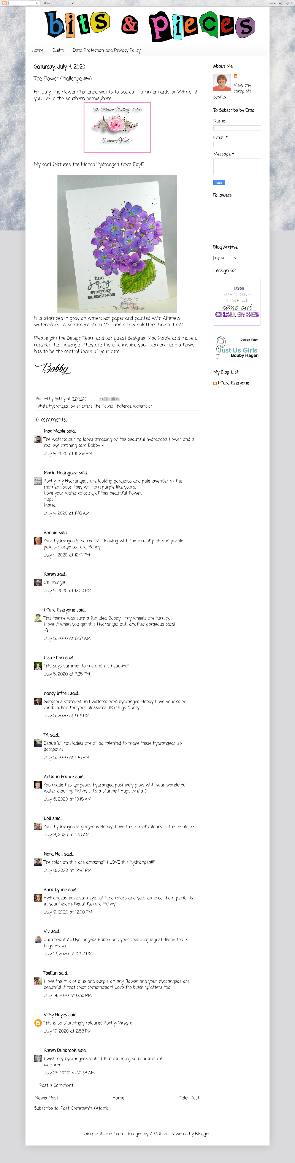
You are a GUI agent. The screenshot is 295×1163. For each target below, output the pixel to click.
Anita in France (59, 777)
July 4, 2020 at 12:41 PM (67, 555)
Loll (47, 818)
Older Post (189, 1098)
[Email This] (101, 399)
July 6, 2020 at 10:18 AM (67, 799)
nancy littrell (56, 693)
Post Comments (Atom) (84, 1108)
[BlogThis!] (105, 399)
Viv (47, 931)
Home (37, 50)
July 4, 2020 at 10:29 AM (68, 453)
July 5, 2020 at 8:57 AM (67, 638)
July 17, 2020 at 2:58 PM (68, 1031)
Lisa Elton (54, 658)
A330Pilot (159, 1134)
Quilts (58, 50)
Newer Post (46, 1098)
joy (72, 406)
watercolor (142, 406)
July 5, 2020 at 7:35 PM (67, 674)
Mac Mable (54, 431)
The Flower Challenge (74, 92)
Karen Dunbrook (60, 1050)
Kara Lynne (55, 890)
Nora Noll (53, 854)
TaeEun (50, 973)
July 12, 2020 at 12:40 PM (68, 954)
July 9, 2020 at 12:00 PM (68, 912)
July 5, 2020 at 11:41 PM (66, 757)
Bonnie (50, 532)
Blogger (202, 1134)
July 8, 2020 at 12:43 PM (68, 870)
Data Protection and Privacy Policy (107, 50)
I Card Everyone (59, 610)
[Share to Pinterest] (118, 399)
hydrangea (58, 406)
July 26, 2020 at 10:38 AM (69, 1073)
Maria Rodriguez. (60, 473)
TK (46, 735)
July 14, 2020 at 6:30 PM (68, 995)
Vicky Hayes (55, 1015)
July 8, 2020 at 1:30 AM (67, 835)
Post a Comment (56, 1085)
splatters (84, 406)
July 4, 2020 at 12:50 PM (68, 591)
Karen (50, 574)
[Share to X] (109, 399)
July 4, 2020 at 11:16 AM (67, 513)
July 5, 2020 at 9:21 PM (67, 716)
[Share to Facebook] (113, 399)
